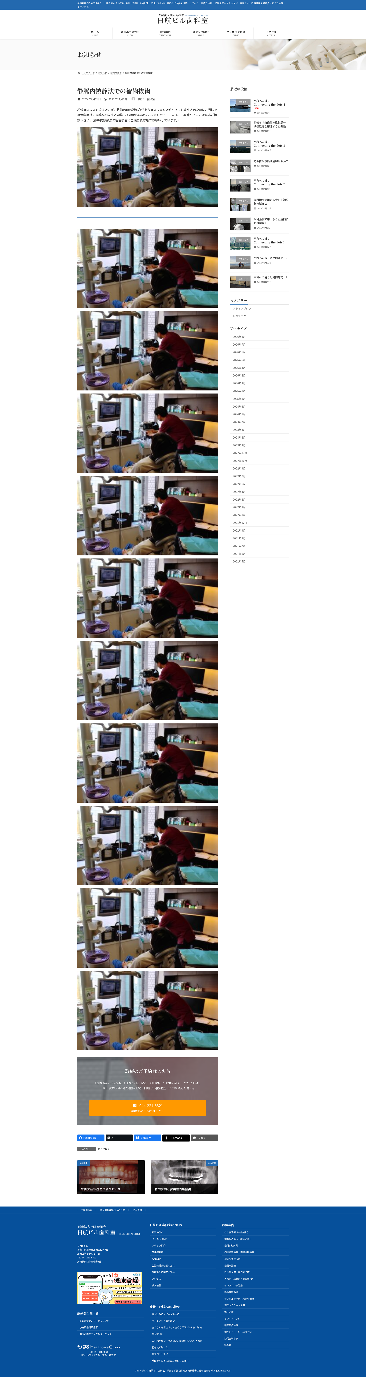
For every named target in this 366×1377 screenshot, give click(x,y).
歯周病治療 (230, 1265)
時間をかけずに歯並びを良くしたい (170, 1360)
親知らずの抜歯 (232, 1258)
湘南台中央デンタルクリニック (95, 1334)
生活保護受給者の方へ (163, 1265)
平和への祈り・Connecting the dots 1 (269, 240)
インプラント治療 (233, 1285)
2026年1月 (239, 391)
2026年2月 (239, 383)
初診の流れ (157, 1232)
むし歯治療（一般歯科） (237, 1232)
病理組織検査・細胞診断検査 (239, 1252)
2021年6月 (239, 554)
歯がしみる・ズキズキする (165, 1314)
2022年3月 (239, 499)
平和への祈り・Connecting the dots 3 (269, 143)
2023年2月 (239, 445)
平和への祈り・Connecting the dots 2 (269, 182)
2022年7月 (239, 476)
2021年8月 (239, 538)
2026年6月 (239, 352)
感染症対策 (157, 1252)
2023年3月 (239, 437)
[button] (147, 1108)
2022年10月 (240, 461)
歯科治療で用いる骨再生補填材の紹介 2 (271, 201)
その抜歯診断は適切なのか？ (271, 161)
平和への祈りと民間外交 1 (270, 277)
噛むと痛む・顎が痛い (163, 1320)
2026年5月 (239, 360)
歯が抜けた (157, 1334)
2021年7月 (239, 546)
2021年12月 (240, 522)
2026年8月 (239, 337)
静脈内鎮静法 (231, 1292)
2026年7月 (239, 344)
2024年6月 (239, 406)
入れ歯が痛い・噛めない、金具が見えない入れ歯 (177, 1340)
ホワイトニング (232, 1318)
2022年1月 (239, 515)
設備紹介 (156, 1258)
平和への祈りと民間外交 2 (270, 258)
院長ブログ (104, 1148)
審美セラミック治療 (234, 1305)
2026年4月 (239, 367)
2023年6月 (239, 430)
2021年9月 (239, 530)
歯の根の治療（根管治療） (238, 1238)
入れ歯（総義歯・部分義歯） (239, 1278)
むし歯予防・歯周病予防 (237, 1272)
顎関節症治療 (231, 1325)
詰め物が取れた (160, 1347)
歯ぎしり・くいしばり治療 (238, 1331)
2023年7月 (239, 422)
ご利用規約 (86, 1210)
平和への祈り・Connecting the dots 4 (269, 104)
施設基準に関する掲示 (163, 1272)
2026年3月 (239, 375)
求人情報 (137, 1210)
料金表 (227, 1345)
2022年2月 (239, 507)
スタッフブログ (242, 308)
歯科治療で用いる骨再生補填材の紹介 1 (271, 221)
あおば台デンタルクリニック (94, 1320)
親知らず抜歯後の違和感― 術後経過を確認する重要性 (270, 124)
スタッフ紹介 (159, 1245)
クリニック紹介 (160, 1238)
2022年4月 (239, 492)
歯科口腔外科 (231, 1245)
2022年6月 (239, 484)
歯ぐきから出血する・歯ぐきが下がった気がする (177, 1327)
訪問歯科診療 (231, 1338)
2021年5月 (239, 561)
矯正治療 (229, 1312)
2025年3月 (239, 399)
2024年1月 (239, 414)
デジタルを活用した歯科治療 (239, 1298)
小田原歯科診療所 (88, 1327)
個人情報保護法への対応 (112, 1210)
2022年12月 (240, 453)
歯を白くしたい (160, 1354)
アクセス (156, 1278)
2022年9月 (239, 468)
